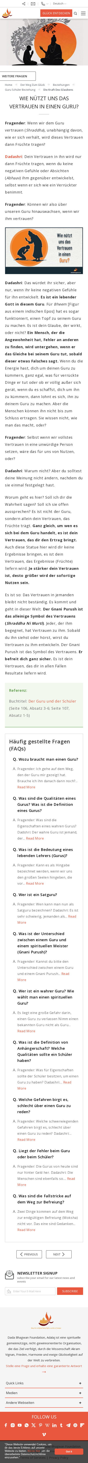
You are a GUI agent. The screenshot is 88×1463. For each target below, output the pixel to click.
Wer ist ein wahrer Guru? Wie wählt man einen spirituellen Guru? (43, 997)
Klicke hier (34, 1450)
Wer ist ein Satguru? (35, 894)
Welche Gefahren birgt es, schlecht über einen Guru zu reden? (42, 1105)
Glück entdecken (56, 13)
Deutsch (58, 3)
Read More (26, 787)
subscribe (70, 1291)
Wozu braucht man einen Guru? (45, 759)
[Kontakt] (44, 3)
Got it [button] (69, 1451)
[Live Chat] (33, 3)
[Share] (24, 3)
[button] (21, 1457)
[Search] (75, 13)
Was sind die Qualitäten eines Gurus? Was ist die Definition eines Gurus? (44, 804)
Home (8, 85)
